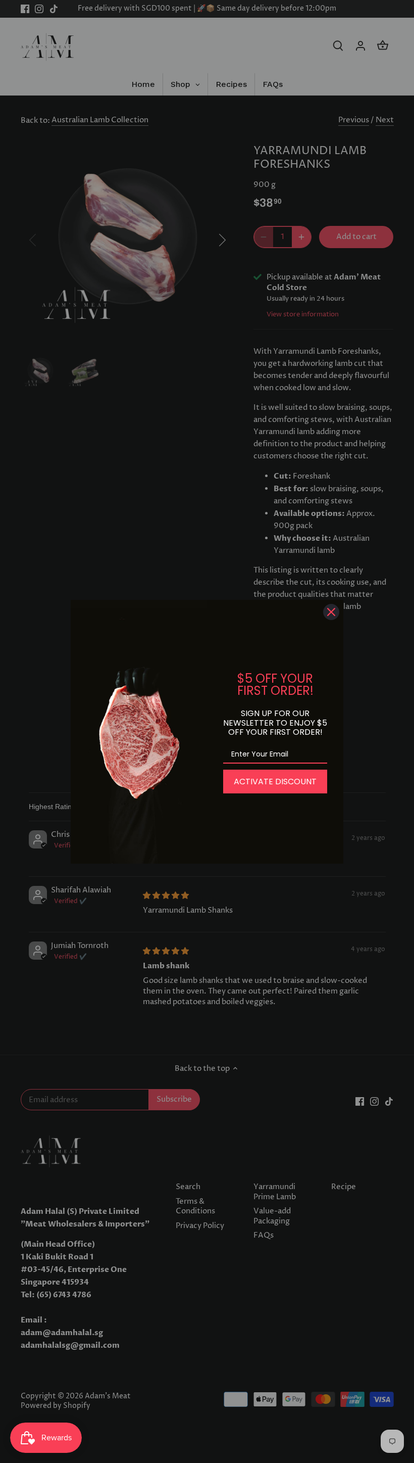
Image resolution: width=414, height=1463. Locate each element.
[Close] (331, 612)
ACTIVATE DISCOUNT (275, 781)
